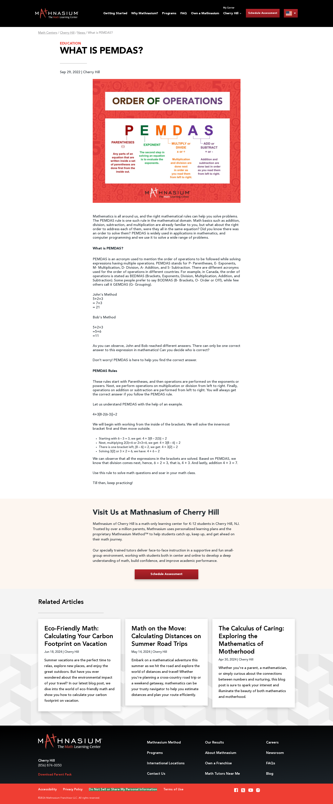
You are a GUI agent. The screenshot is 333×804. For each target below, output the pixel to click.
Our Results (214, 742)
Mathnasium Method (164, 742)
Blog (269, 773)
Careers (272, 742)
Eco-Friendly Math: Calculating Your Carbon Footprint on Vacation (78, 636)
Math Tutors (222, 773)
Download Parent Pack (55, 774)
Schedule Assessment (262, 13)
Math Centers (47, 32)
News (81, 32)
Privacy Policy (72, 789)
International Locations (166, 763)
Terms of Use (173, 789)
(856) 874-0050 (50, 765)
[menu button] (291, 13)
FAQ (183, 13)
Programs (169, 13)
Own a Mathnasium (205, 13)
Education (70, 43)
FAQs (270, 763)
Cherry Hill (67, 32)
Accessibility (47, 789)
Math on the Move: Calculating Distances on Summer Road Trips (166, 636)
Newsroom (275, 753)
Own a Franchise (218, 763)
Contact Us (156, 773)
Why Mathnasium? (144, 13)
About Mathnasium (220, 753)
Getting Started (115, 13)
